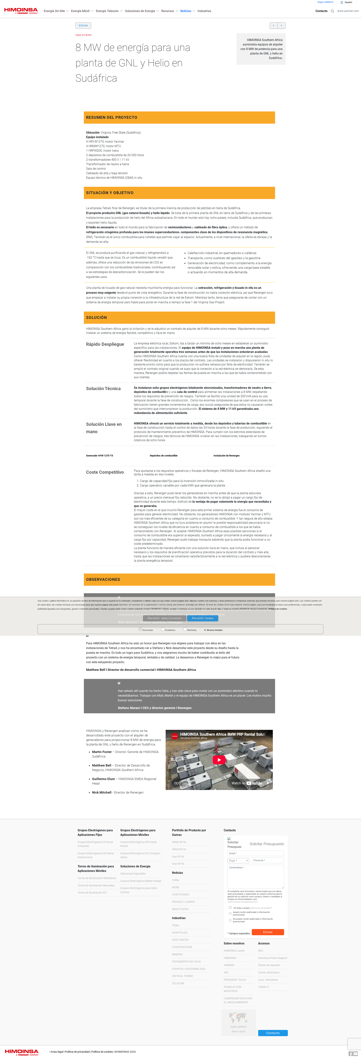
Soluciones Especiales (133, 873)
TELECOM (178, 983)
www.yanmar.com (348, 11)
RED (260, 950)
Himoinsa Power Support (272, 958)
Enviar (268, 932)
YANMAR (229, 965)
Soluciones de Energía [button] (140, 11)
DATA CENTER (180, 939)
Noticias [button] (185, 11)
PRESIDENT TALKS (235, 979)
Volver (83, 25)
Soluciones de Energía (135, 866)
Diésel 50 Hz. (179, 842)
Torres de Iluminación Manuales (96, 885)
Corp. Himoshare (268, 979)
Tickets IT (263, 987)
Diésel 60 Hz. (179, 849)
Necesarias (147, 630)
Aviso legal (57, 1051)
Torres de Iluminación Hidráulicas (97, 878)
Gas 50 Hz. (178, 856)
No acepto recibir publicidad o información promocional (253, 920)
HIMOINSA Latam (234, 950)
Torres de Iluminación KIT (92, 892)
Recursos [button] (167, 11)
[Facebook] (351, 1054)
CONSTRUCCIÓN (182, 947)
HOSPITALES (179, 932)
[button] (332, 11)
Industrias (204, 11)
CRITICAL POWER (182, 976)
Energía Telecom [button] (107, 11)
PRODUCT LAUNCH (183, 901)
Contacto (321, 11)
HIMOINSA (230, 958)
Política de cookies (102, 1051)
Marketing (191, 630)
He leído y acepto (242, 908)
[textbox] (238, 860)
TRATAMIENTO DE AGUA (186, 961)
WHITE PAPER (180, 909)
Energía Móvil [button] (80, 11)
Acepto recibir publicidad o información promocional (251, 913)
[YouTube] (355, 1054)
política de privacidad (260, 908)
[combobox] (238, 860)
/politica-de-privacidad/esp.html (243, 902)
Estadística (170, 630)
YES (226, 972)
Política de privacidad (77, 1051)
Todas (175, 880)
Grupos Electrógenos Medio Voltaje (140, 881)
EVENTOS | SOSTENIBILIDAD (189, 969)
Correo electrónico (268, 972)
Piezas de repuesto (269, 965)
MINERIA (177, 954)
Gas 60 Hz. (178, 863)
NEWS (175, 887)
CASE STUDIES (180, 894)
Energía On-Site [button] (54, 11)
